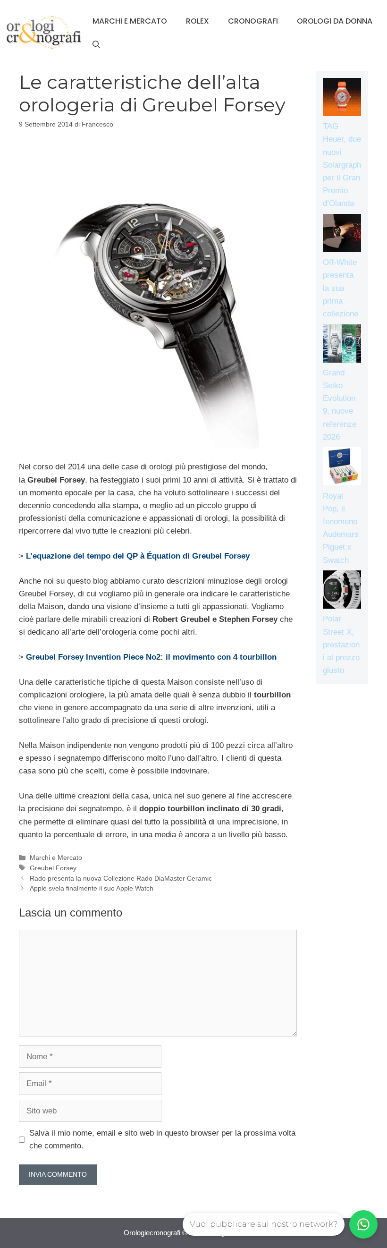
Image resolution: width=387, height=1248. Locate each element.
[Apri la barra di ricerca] (96, 45)
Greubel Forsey (53, 868)
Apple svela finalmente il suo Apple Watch (91, 888)
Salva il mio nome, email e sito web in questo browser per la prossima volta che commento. (162, 1139)
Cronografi (253, 21)
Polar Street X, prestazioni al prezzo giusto (341, 644)
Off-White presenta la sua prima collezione (340, 288)
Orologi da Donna (334, 21)
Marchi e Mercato (130, 21)
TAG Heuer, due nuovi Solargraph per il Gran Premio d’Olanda (342, 165)
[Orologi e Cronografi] (44, 32)
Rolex (197, 21)
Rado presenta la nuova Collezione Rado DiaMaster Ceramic (121, 878)
